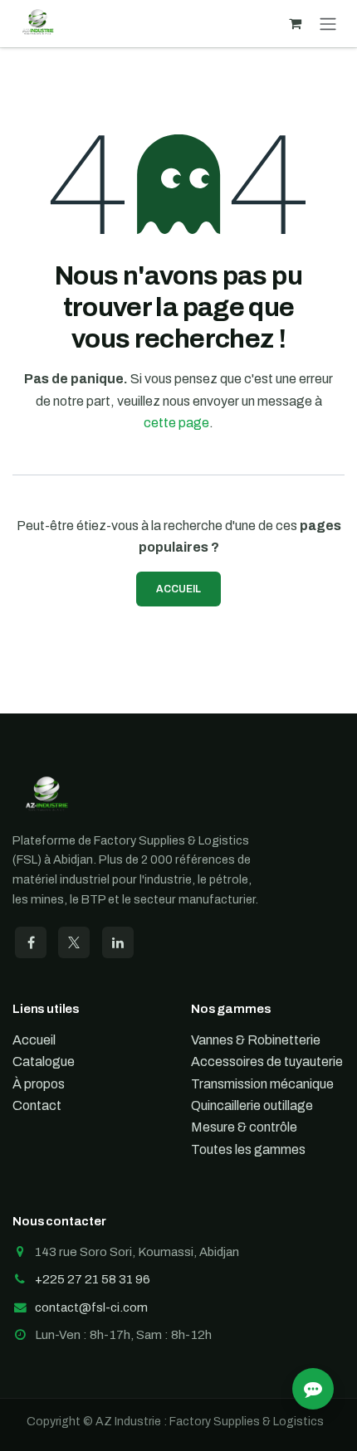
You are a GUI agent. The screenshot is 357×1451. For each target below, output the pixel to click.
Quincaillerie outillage (252, 1105)
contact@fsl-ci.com (91, 1307)
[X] (74, 942)
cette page (176, 423)
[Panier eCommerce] (294, 23)
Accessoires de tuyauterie (267, 1061)
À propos (38, 1084)
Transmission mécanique (262, 1084)
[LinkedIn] (118, 942)
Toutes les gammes (248, 1149)
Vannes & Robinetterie (255, 1040)
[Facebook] (30, 942)
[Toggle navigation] (328, 24)
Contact (36, 1105)
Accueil (178, 589)
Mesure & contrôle (244, 1127)
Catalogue (43, 1061)
